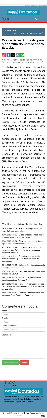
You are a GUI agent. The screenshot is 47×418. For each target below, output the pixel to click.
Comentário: (7, 334)
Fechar (24, 362)
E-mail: (5, 318)
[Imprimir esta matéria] (18, 55)
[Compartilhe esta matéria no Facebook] (9, 55)
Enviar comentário (11, 362)
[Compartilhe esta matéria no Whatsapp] (22, 55)
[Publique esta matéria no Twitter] (13, 55)
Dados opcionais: (9, 325)
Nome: (4, 310)
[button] (36, 18)
